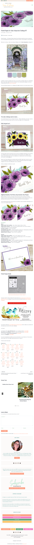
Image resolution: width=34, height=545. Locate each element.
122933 (3, 358)
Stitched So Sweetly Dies (12, 348)
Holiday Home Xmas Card (7, 384)
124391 (8, 357)
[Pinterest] (6, 0)
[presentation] (25, 389)
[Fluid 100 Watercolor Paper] (12, 362)
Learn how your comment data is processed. (21, 433)
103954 (17, 363)
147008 (17, 357)
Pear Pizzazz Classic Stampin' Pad (21, 358)
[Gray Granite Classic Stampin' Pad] (12, 354)
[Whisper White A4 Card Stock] (3, 362)
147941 (21, 365)
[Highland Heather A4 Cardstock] (21, 345)
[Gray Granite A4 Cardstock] (17, 354)
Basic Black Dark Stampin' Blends (21, 364)
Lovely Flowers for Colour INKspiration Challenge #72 (27, 373)
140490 (8, 366)
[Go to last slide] (2, 394)
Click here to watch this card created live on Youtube (17, 303)
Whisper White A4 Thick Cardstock (8, 365)
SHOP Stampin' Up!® (30, 0)
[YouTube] (4, 0)
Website (24, 428)
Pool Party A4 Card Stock (8, 356)
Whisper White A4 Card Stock (3, 364)
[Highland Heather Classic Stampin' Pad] (17, 346)
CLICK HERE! (26, 332)
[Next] (31, 394)
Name (2, 428)
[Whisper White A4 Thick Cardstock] (8, 362)
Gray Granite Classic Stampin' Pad (12, 358)
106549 (3, 365)
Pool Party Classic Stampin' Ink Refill (3, 357)
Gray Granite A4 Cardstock (17, 356)
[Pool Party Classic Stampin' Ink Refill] (3, 354)
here (12, 202)
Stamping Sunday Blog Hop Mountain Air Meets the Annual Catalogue (8, 373)
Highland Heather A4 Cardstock (22, 348)
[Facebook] (1, 0)
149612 (12, 365)
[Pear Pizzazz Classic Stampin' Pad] (21, 354)
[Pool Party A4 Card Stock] (8, 354)
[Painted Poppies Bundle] (3, 345)
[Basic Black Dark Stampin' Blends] (21, 362)
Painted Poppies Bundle (3, 348)
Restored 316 (25, 543)
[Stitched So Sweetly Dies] (12, 345)
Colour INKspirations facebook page (15, 324)
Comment (3, 416)
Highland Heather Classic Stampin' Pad (17, 349)
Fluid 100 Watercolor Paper (12, 364)
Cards (2, 28)
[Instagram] (3, 0)
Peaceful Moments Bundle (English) (8, 349)
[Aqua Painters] (17, 361)
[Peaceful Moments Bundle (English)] (8, 346)
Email (13, 428)
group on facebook (12, 83)
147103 (17, 350)
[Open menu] (32, 5)
